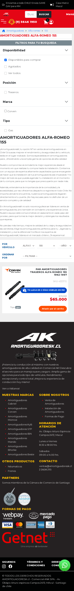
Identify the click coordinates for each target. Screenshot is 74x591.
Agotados (14, 66)
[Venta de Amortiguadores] (6, 14)
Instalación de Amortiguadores (54, 410)
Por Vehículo (8, 246)
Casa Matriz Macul (62, 5)
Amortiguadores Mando (17, 440)
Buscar (44, 14)
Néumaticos (15, 466)
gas (10, 130)
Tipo (6, 121)
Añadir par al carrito (53, 308)
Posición (9, 82)
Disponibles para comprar (24, 59)
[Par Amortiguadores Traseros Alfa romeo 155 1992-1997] (15, 290)
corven (11, 111)
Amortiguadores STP (20, 429)
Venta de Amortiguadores (54, 402)
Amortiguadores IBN (20, 433)
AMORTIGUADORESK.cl (16, 579)
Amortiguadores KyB (20, 424)
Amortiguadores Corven (17, 410)
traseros (13, 92)
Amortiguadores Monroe (17, 418)
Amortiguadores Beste (21, 454)
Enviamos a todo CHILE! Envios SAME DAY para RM (25, 5)
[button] (51, 21)
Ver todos (14, 73)
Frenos (12, 470)
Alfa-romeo (34, 30)
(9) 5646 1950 (26, 22)
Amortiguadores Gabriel (17, 402)
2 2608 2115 (45, 469)
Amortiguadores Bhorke (17, 448)
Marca (7, 102)
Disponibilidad (14, 50)
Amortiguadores (15, 30)
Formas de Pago (54, 416)
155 (46, 30)
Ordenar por (8, 256)
